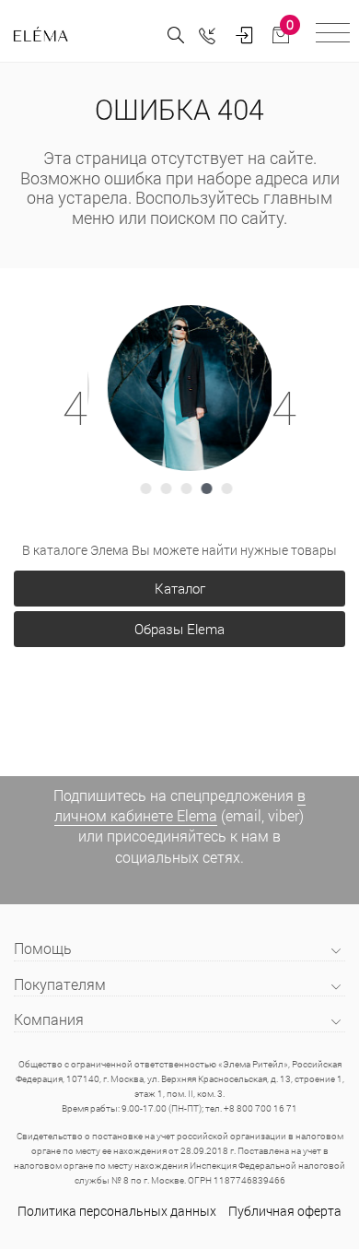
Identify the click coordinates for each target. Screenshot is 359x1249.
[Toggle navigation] (333, 35)
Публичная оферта (285, 1211)
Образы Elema (179, 628)
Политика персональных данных (116, 1211)
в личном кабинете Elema (180, 805)
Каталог (180, 588)
